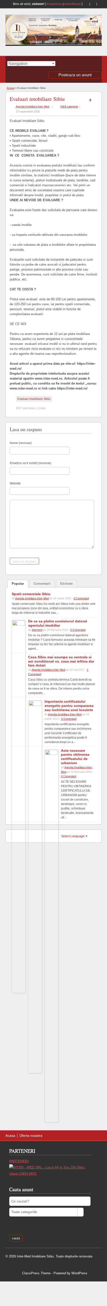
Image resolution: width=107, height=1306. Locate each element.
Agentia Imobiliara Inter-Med (32, 106)
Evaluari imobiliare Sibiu (37, 98)
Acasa (10, 87)
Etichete (66, 583)
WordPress (79, 1273)
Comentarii (42, 583)
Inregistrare (54, 4)
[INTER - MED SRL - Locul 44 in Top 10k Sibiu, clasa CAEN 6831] (50, 1173)
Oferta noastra (30, 1136)
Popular (18, 583)
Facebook (93, 4)
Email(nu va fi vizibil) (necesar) (30, 463)
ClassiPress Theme (36, 1273)
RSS (86, 4)
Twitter (100, 4)
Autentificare (72, 4)
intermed (37, 629)
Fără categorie (69, 106)
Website (15, 483)
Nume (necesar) (21, 443)
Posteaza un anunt (75, 75)
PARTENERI (19, 1161)
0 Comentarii (81, 598)
